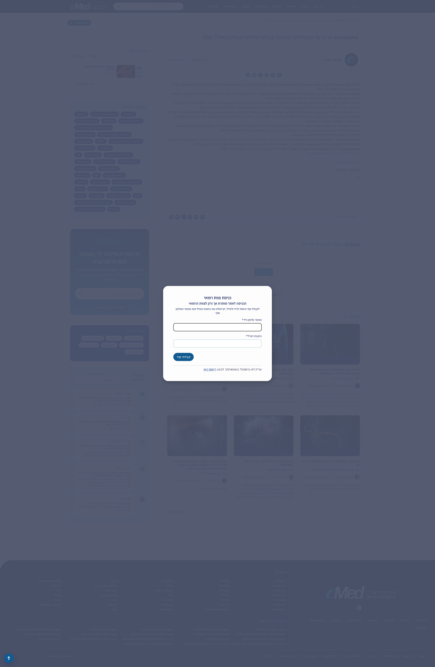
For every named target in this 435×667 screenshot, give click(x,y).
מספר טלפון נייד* (252, 320)
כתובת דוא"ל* (254, 336)
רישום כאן (210, 369)
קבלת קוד (183, 357)
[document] (217, 333)
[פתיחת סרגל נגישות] (9, 658)
